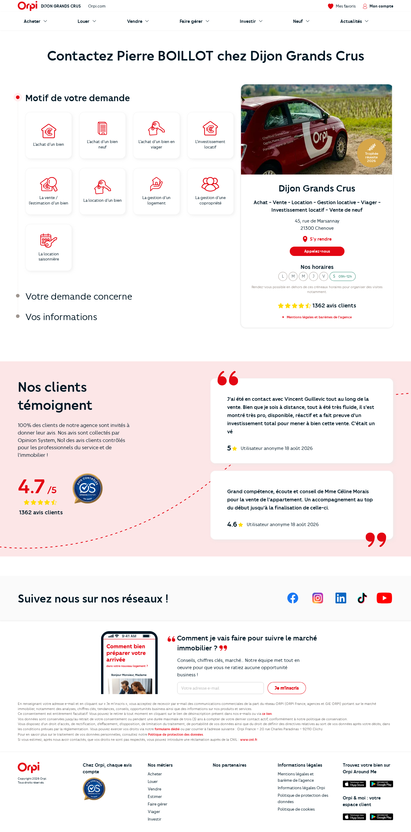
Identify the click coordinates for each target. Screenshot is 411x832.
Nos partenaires (229, 765)
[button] (282, 276)
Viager (154, 811)
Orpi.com (97, 6)
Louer (153, 781)
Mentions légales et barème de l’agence (296, 777)
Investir (154, 819)
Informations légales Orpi (301, 787)
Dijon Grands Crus (61, 6)
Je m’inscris (287, 688)
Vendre (154, 789)
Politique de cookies (296, 809)
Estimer (155, 796)
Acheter (155, 773)
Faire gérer (157, 804)
